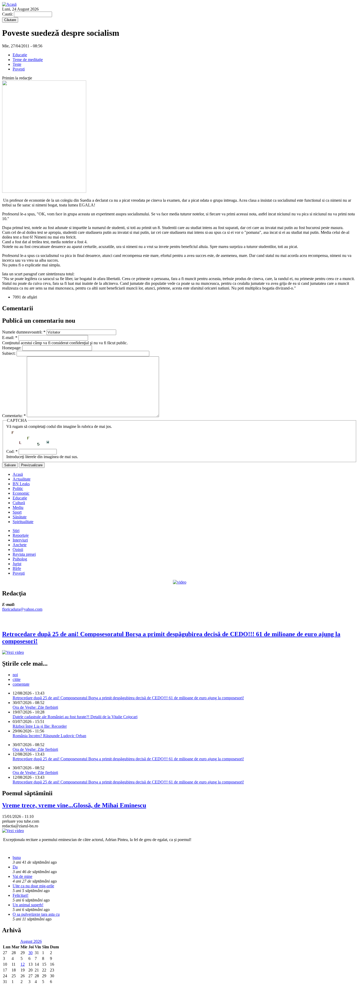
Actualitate (21, 479)
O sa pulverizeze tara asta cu (36, 914)
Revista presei (24, 554)
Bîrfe (17, 568)
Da (15, 867)
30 (30, 952)
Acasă (18, 474)
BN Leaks (21, 484)
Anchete (20, 545)
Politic (18, 488)
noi (15, 674)
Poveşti (19, 69)
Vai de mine (22, 876)
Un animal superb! (28, 905)
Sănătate (20, 517)
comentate (21, 684)
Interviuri (20, 540)
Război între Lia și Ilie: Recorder (40, 726)
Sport (17, 512)
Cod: (12, 451)
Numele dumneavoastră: (23, 332)
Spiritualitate (23, 521)
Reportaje (21, 535)
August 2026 (31, 941)
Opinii (18, 549)
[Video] (179, 582)
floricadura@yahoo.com (22, 609)
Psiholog (20, 559)
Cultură (19, 502)
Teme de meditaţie (28, 59)
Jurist (17, 563)
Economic (21, 493)
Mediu (18, 507)
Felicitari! (20, 895)
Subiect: (9, 353)
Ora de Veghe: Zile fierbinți (35, 707)
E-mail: (9, 337)
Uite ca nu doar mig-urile (33, 886)
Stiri (16, 530)
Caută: (8, 14)
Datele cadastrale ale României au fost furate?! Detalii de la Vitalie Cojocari (75, 717)
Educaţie (20, 55)
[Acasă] (9, 4)
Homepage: (12, 348)
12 (22, 964)
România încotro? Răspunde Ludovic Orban (49, 735)
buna (17, 857)
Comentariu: (14, 415)
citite (16, 679)
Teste (17, 64)
